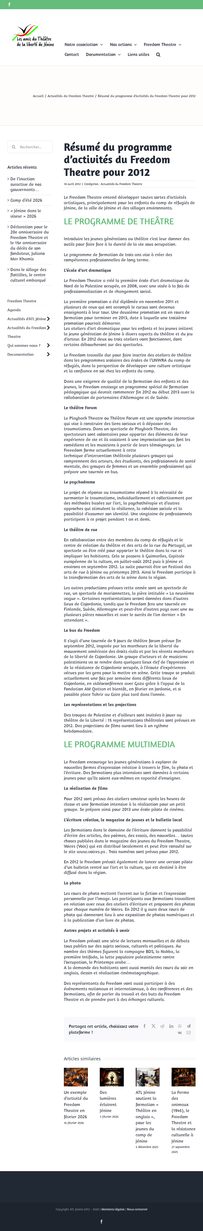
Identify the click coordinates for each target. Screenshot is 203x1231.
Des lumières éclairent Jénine (108, 1101)
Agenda (14, 309)
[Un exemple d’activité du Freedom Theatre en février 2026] (76, 1070)
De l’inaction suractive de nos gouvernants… (25, 184)
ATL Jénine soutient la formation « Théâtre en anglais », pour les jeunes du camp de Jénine (147, 1116)
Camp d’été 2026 (26, 200)
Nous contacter (137, 1209)
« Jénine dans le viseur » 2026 (25, 213)
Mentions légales (113, 1209)
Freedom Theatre (21, 300)
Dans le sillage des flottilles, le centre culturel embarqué (28, 275)
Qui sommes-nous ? (23, 345)
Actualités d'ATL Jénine (26, 318)
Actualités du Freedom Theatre (121, 184)
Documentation (20, 354)
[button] (158, 54)
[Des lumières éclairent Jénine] (112, 1070)
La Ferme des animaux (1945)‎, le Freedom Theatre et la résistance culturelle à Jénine (184, 1116)
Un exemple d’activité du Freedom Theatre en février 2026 (76, 1104)
